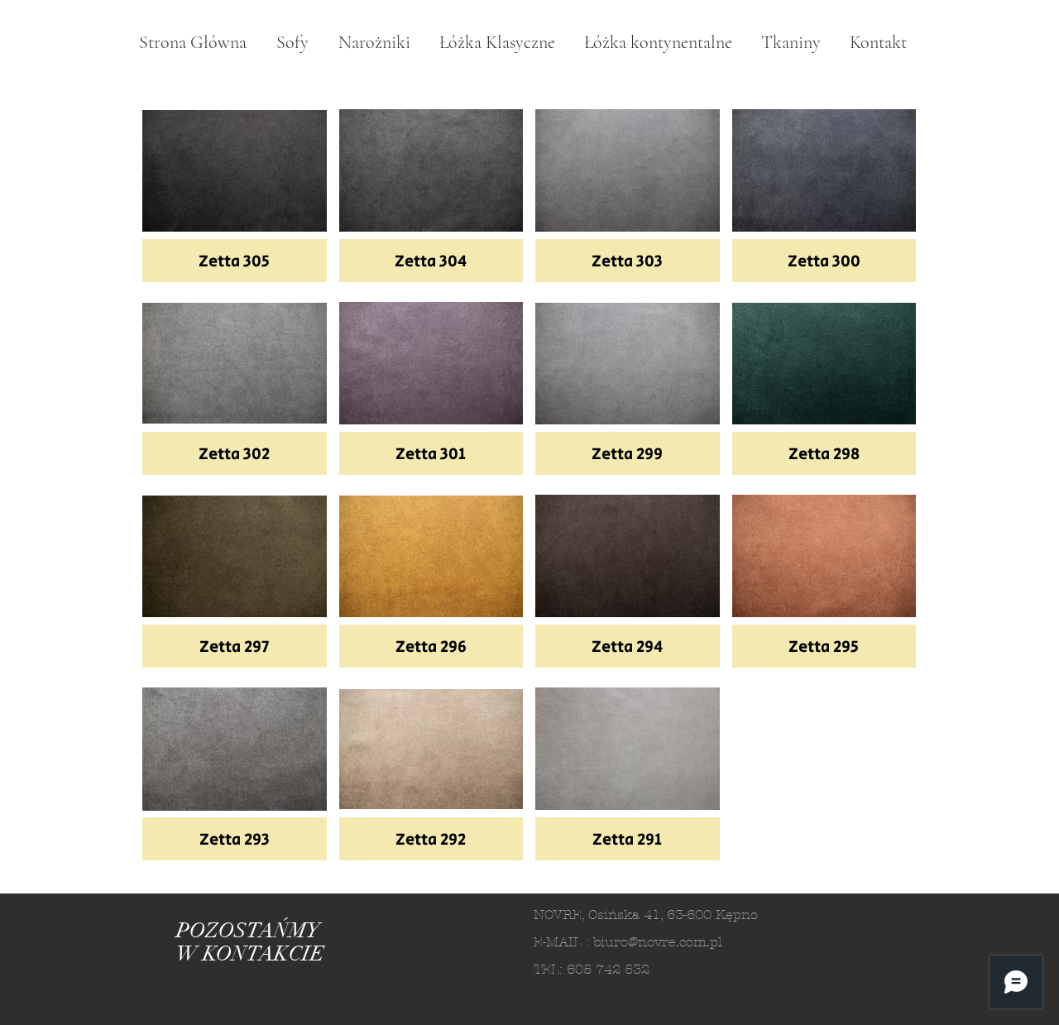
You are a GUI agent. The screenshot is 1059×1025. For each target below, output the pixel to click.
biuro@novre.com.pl (657, 942)
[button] (234, 192)
